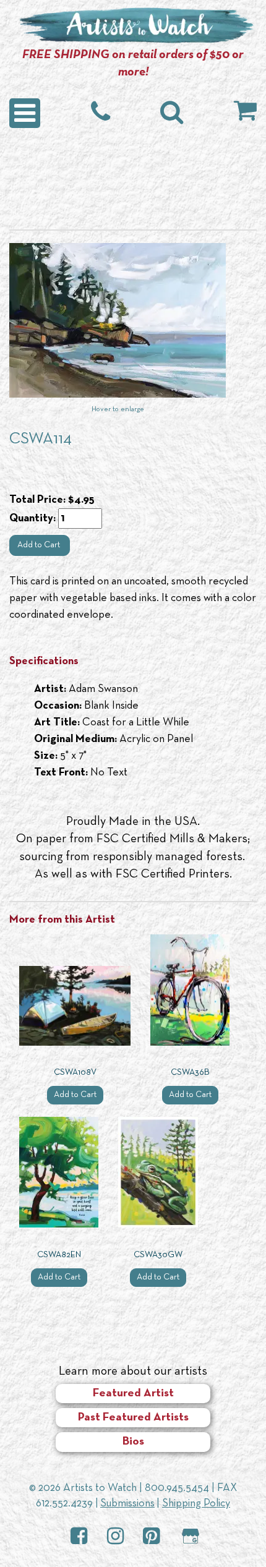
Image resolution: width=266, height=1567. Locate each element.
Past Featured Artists (133, 1417)
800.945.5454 (177, 1488)
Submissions (127, 1503)
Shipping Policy (196, 1503)
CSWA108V (75, 1073)
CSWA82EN (59, 1255)
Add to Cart (39, 545)
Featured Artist (133, 1393)
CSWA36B (190, 1073)
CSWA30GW (158, 1255)
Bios (133, 1442)
